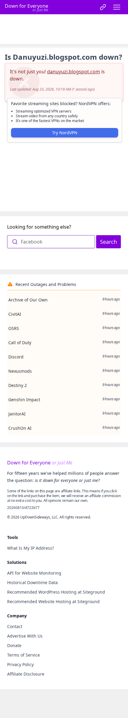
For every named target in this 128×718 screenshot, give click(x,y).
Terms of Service (23, 655)
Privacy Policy (20, 664)
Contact (14, 626)
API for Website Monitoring (34, 573)
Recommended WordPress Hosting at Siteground (56, 592)
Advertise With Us (25, 636)
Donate (14, 645)
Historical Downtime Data (32, 582)
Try (64, 132)
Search (108, 241)
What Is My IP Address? (30, 548)
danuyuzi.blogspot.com (73, 71)
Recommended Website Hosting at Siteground (53, 601)
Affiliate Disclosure (25, 674)
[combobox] (51, 241)
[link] (103, 7)
